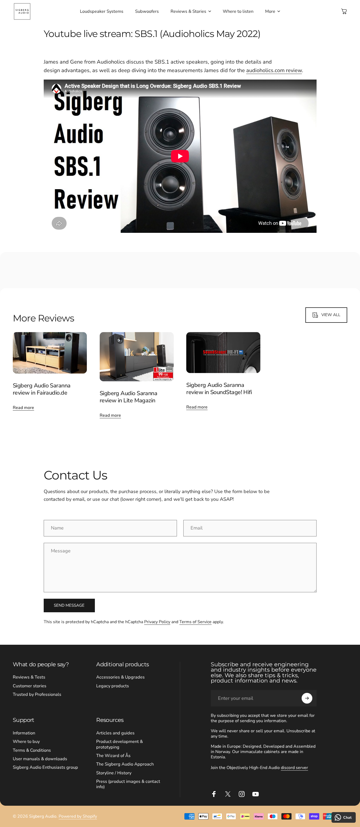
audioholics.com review (274, 70)
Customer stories (29, 686)
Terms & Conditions (32, 750)
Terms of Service (195, 622)
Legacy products (112, 686)
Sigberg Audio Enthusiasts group (45, 767)
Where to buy (26, 741)
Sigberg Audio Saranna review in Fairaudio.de (42, 389)
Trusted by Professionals (37, 694)
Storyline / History (113, 773)
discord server (294, 768)
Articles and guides (115, 733)
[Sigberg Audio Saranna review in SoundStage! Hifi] (223, 352)
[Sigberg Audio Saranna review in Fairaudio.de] (50, 353)
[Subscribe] (307, 698)
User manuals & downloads (40, 759)
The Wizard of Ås (113, 755)
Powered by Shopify (78, 816)
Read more (23, 408)
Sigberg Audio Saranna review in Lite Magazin (128, 396)
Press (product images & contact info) (128, 784)
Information (24, 733)
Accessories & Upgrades (120, 677)
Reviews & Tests (29, 677)
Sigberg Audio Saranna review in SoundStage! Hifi (219, 388)
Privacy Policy (157, 622)
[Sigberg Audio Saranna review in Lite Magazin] (137, 356)
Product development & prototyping (119, 744)
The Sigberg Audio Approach (125, 764)
